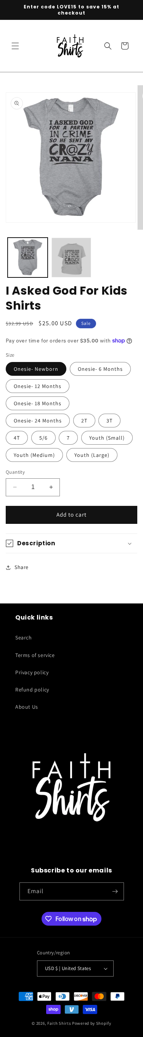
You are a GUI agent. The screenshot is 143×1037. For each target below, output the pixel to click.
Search (23, 637)
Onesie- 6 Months (100, 368)
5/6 (43, 437)
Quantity (15, 472)
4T (17, 437)
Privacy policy (31, 672)
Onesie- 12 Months (37, 386)
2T (84, 420)
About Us (26, 706)
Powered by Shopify (91, 1023)
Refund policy (32, 689)
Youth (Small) (107, 437)
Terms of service (35, 655)
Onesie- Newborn (36, 368)
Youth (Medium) (34, 455)
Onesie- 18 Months (37, 403)
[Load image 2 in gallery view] (71, 258)
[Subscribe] (115, 891)
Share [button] (21, 567)
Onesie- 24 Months (38, 420)
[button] (15, 46)
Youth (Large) (91, 455)
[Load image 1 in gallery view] (28, 258)
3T (109, 420)
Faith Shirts (59, 1023)
